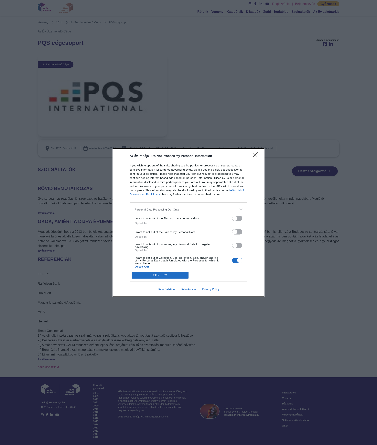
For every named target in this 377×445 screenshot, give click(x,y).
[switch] (237, 218)
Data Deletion (166, 289)
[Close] (256, 156)
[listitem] (188, 210)
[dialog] (188, 223)
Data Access (188, 289)
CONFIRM (160, 275)
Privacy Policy (210, 289)
